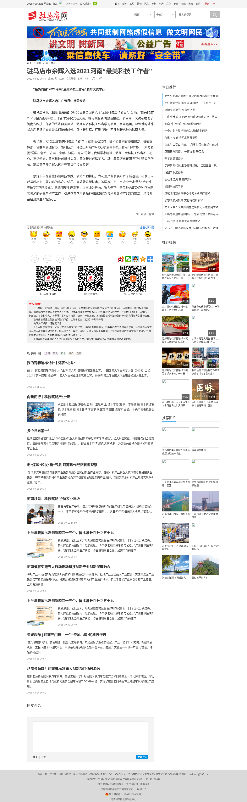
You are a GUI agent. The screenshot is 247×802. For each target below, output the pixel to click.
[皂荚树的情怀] (205, 437)
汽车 (146, 4)
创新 (79, 353)
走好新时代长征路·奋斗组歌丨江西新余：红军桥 (175, 340)
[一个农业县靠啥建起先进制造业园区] (175, 469)
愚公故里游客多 (200, 577)
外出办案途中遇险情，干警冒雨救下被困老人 (191, 214)
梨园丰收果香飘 (173, 172)
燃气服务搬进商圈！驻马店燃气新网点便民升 (191, 95)
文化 (168, 4)
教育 (190, 4)
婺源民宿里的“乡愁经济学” (180, 109)
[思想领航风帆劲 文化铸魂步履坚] (205, 469)
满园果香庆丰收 (173, 186)
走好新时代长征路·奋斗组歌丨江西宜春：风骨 (175, 308)
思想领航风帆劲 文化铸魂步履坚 (183, 200)
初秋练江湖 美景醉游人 (178, 179)
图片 (132, 4)
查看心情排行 (147, 227)
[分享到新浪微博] (121, 259)
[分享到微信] (128, 259)
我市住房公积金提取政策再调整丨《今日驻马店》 (206, 372)
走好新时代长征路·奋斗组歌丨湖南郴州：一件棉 (175, 372)
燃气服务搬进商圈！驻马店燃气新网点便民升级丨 (176, 277)
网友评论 (34, 706)
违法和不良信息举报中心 (123, 799)
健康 (176, 4)
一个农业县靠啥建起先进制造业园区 (186, 130)
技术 (63, 353)
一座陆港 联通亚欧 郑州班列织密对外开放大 (190, 116)
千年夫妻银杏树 (173, 158)
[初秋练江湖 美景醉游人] (175, 565)
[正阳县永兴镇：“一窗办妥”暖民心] (205, 533)
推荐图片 (169, 418)
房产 (161, 4)
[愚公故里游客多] (205, 565)
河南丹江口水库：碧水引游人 (176, 516)
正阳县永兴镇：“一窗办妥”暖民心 (184, 151)
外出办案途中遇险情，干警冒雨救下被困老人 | (206, 308)
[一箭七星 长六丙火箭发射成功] (205, 501)
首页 (117, 4)
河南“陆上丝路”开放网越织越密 (182, 123)
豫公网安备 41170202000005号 (125, 794)
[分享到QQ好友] (135, 259)
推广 (71, 353)
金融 (183, 4)
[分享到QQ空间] (143, 259)
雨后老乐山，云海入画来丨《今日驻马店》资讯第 (176, 404)
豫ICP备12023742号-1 (98, 779)
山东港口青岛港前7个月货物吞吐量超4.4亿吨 (191, 144)
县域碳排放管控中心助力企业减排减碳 (187, 193)
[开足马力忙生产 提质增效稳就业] (175, 533)
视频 (139, 4)
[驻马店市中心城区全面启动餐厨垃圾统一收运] (175, 437)
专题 (154, 4)
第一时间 (50, 63)
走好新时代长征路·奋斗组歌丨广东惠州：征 (190, 102)
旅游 (198, 4)
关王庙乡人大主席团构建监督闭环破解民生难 (191, 207)
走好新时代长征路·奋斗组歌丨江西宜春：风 (190, 165)
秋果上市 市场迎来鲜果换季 (181, 137)
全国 (47, 353)
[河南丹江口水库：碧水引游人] (175, 501)
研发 (55, 353)
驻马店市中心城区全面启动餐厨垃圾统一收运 (191, 228)
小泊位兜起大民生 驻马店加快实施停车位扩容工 (205, 340)
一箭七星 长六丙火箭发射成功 (182, 221)
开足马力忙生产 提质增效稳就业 (175, 548)
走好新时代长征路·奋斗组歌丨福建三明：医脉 (205, 404)
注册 (213, 4)
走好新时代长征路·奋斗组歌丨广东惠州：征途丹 (205, 277)
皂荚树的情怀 (199, 450)
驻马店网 (59, 78)
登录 (207, 4)
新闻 (124, 4)
